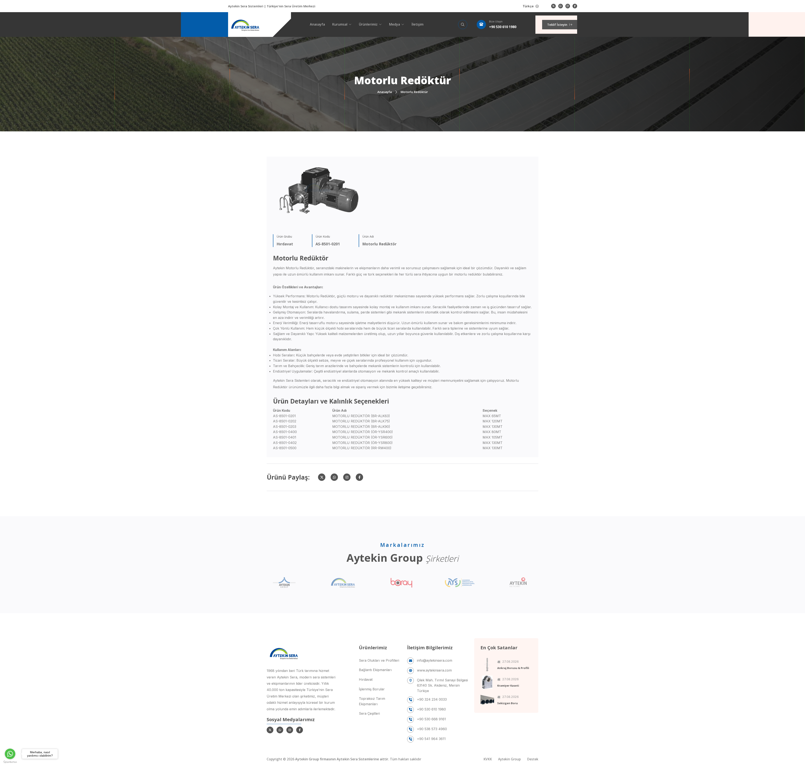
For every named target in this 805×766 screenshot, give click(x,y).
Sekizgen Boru (507, 703)
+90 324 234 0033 (432, 699)
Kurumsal (339, 24)
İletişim (417, 24)
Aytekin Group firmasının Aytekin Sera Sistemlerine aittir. (342, 759)
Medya (394, 24)
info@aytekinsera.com (434, 660)
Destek (532, 759)
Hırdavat (366, 679)
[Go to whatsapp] (10, 754)
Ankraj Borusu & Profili (513, 668)
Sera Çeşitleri (369, 713)
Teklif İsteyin (557, 24)
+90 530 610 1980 (502, 27)
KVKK (487, 759)
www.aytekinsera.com (434, 670)
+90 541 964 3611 (431, 739)
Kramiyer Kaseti (508, 685)
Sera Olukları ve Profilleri (379, 660)
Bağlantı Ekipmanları (375, 670)
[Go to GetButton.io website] (10, 762)
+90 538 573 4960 (432, 729)
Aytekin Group (509, 759)
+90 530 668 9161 (431, 719)
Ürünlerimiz (368, 24)
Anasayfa (317, 24)
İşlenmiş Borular (372, 689)
